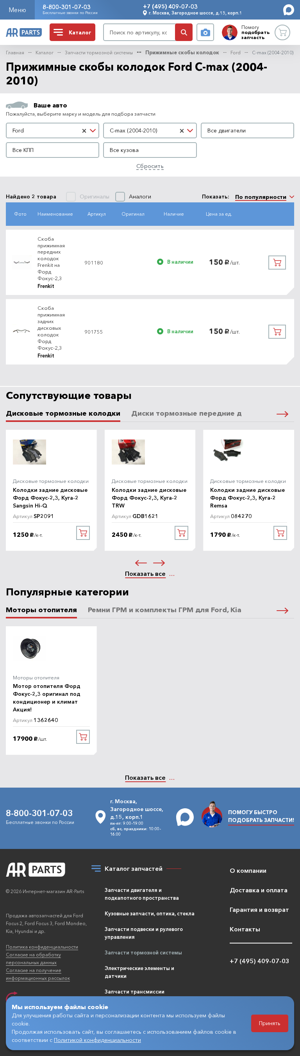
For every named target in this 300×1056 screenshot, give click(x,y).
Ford (235, 52)
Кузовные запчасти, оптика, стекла (150, 913)
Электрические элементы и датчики (139, 972)
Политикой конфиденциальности (97, 1039)
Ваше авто (50, 105)
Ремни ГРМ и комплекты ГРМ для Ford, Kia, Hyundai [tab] (180, 610)
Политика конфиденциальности (42, 947)
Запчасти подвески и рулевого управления (144, 933)
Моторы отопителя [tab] (41, 610)
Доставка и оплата (259, 890)
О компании (248, 870)
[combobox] (52, 130)
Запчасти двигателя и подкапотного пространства (142, 894)
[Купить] (277, 263)
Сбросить (150, 166)
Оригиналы (94, 197)
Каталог (45, 52)
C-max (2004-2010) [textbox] (133, 130)
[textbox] (247, 130)
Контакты (245, 929)
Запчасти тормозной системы (99, 52)
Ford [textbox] (18, 130)
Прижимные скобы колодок (182, 52)
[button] (282, 413)
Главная (15, 52)
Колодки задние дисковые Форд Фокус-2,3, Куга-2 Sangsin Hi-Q (50, 497)
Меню (17, 10)
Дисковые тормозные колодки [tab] (63, 413)
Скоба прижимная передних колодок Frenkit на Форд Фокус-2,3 (51, 258)
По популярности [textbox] (260, 196)
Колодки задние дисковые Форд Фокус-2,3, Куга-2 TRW (149, 497)
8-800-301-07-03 (67, 7)
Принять (269, 1023)
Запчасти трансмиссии (134, 991)
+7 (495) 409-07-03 (170, 6)
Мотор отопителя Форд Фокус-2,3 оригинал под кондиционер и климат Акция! (46, 698)
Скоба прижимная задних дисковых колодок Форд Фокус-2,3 (51, 327)
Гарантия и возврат (259, 909)
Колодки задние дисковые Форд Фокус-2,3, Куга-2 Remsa (247, 497)
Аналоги (140, 197)
